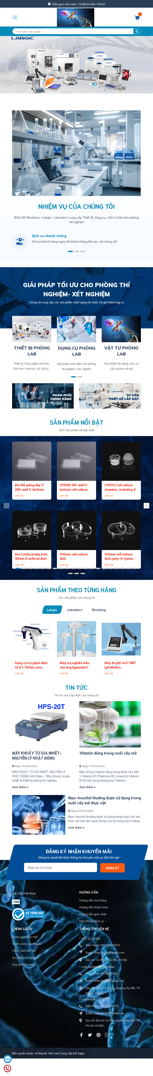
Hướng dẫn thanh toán (93, 907)
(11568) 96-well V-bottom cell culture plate (74, 489)
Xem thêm (19, 787)
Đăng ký (112, 868)
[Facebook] (81, 1035)
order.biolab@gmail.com (108, 952)
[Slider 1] (76, 64)
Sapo (81, 1053)
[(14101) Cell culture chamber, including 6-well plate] (121, 461)
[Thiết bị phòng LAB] (31, 328)
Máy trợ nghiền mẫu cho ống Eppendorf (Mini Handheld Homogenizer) (74, 669)
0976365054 (109, 973)
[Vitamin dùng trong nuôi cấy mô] (110, 724)
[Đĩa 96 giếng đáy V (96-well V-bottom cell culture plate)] (31, 461)
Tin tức (76, 687)
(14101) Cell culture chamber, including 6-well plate (121, 489)
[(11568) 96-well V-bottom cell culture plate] (76, 461)
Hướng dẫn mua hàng (93, 900)
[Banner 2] (110, 395)
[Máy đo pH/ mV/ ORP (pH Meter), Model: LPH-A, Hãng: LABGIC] (121, 639)
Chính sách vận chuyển (27, 943)
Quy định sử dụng (23, 957)
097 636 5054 (110, 945)
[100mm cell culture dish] (76, 530)
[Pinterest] (98, 1035)
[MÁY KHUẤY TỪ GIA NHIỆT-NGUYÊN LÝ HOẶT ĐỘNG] (43, 724)
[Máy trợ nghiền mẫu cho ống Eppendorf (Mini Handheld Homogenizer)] (76, 639)
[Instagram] (107, 1035)
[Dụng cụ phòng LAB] (76, 328)
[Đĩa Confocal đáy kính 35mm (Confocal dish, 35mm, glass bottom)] (31, 530)
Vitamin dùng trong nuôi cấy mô (108, 752)
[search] (137, 31)
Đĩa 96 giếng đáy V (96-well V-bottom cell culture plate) (29, 489)
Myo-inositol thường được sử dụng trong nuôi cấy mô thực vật (104, 800)
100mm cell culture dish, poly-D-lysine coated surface (118, 558)
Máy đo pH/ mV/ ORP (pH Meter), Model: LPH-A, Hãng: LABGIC (120, 669)
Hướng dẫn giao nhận (93, 914)
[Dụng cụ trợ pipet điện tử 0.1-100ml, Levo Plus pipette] (31, 639)
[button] (70, 251)
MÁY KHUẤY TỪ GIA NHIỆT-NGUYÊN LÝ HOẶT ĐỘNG (37, 755)
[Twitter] (90, 1035)
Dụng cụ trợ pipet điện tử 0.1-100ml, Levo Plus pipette (31, 667)
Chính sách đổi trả (24, 950)
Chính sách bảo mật (25, 936)
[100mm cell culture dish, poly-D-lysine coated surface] (121, 530)
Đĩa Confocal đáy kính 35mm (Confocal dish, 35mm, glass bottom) (31, 558)
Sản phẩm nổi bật (76, 422)
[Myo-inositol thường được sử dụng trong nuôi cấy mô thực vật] (38, 815)
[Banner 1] (43, 395)
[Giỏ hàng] (137, 19)
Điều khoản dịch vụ (91, 921)
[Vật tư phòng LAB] (121, 328)
